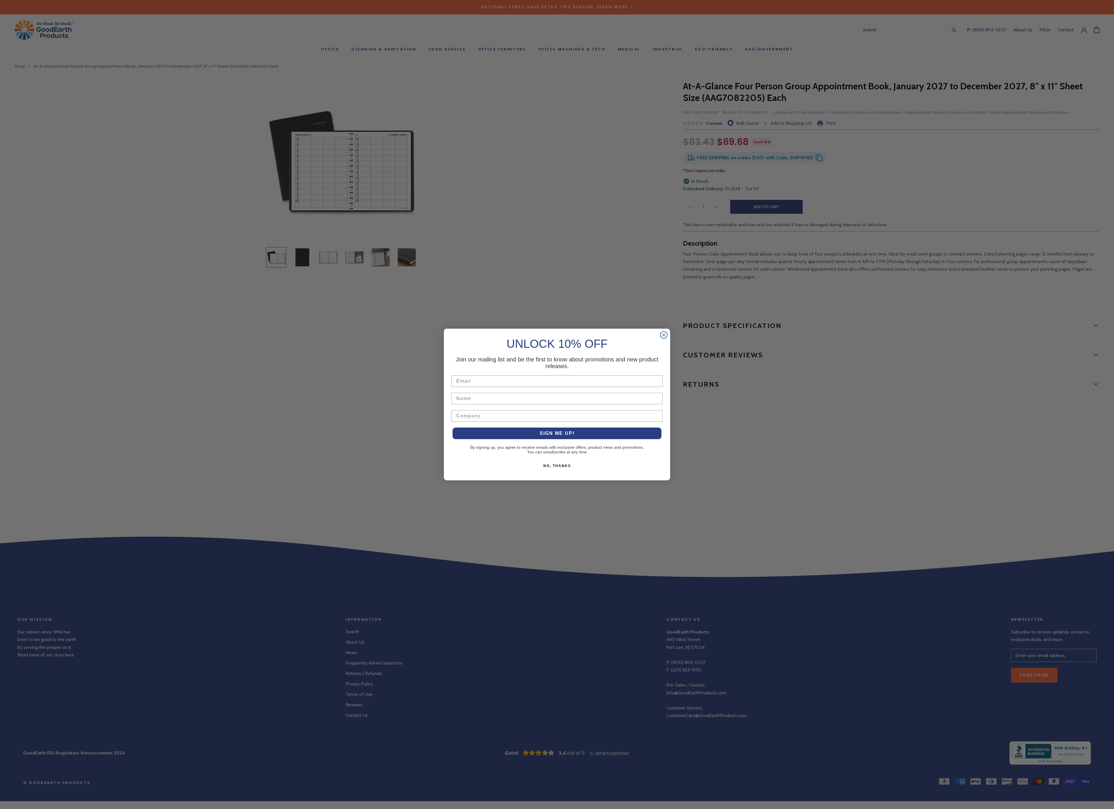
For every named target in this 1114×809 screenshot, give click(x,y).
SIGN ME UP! (557, 433)
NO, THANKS (557, 466)
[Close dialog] (663, 335)
